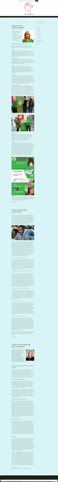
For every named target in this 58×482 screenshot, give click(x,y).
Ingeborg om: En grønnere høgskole (18, 26)
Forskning (38, 27)
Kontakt (28, 16)
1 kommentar (18, 213)
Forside (13, 16)
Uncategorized (38, 42)
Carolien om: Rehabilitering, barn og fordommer (21, 345)
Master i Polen (38, 38)
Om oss (16, 16)
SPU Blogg (31, 16)
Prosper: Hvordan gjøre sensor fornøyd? (19, 211)
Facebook (20, 16)
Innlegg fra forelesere (39, 29)
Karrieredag (38, 31)
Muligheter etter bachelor (40, 40)
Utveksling (38, 44)
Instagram (24, 16)
